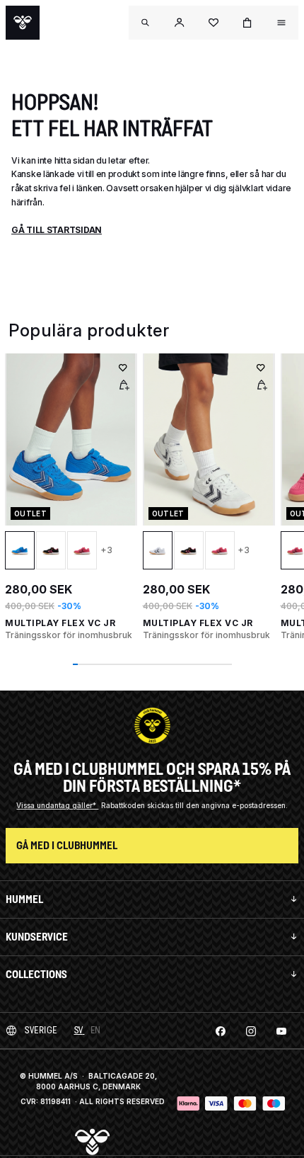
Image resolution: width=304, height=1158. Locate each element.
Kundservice (37, 937)
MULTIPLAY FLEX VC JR (60, 623)
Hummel (24, 899)
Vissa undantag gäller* (57, 805)
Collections (36, 974)
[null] (23, 23)
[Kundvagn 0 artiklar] (247, 23)
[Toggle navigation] (146, 23)
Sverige (41, 1030)
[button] (180, 23)
